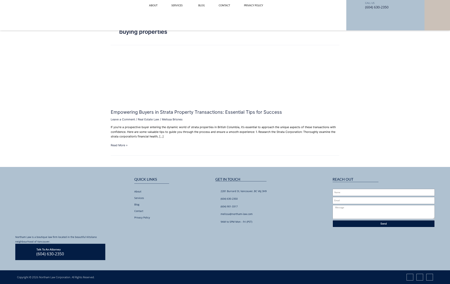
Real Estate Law (148, 119)
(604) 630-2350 (376, 7)
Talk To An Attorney (48, 249)
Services (177, 5)
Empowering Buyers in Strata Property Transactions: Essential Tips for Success (196, 112)
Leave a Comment (123, 119)
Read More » (119, 145)
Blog (201, 5)
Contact (224, 5)
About (153, 5)
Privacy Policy (253, 5)
